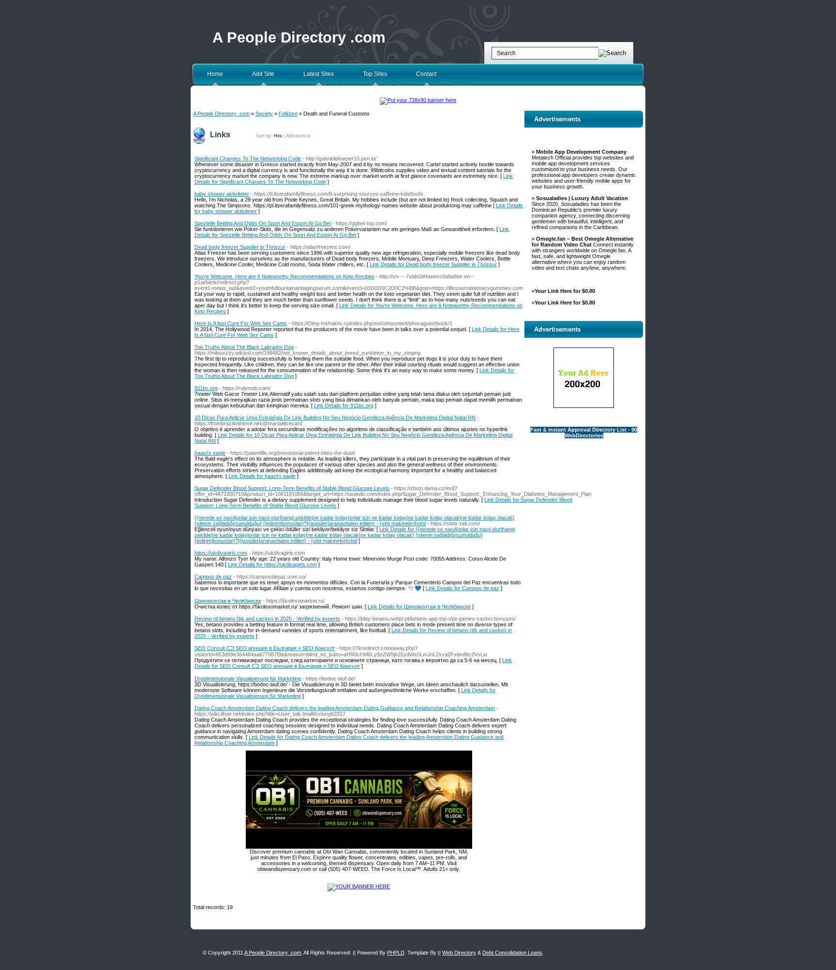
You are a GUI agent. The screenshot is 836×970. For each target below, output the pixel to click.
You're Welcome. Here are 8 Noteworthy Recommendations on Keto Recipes (284, 276)
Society (264, 113)
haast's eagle (209, 453)
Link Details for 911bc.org (343, 405)
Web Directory (459, 953)
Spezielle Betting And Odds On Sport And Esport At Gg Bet (262, 223)
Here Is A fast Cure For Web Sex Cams (240, 323)
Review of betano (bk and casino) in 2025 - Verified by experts (267, 619)
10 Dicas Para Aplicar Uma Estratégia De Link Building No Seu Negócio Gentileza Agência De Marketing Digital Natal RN (335, 417)
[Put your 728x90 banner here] (418, 100)
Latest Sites (318, 74)
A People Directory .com (299, 37)
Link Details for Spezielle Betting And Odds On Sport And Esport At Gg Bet (351, 232)
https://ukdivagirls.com (220, 553)
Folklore (288, 113)
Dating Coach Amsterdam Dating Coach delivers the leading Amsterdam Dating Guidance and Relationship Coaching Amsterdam (344, 708)
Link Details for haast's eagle (262, 476)
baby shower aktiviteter (221, 194)
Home (215, 74)
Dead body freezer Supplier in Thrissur (239, 247)
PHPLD (395, 953)
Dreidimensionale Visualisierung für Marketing (247, 678)
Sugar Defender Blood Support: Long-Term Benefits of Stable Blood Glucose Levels (291, 488)
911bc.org (206, 388)
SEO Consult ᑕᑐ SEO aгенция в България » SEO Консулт (264, 648)
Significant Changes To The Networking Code (247, 158)
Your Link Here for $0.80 (565, 291)
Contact (426, 74)
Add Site (263, 74)
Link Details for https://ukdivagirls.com (272, 564)
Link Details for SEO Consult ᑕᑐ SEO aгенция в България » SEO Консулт (353, 663)
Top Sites (375, 74)
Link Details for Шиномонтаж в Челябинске (419, 606)
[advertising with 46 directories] (359, 886)
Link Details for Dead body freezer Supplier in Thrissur (433, 264)
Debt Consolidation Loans (512, 953)
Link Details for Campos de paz (462, 588)
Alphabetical (298, 135)
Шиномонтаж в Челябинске (227, 601)
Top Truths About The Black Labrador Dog (244, 347)
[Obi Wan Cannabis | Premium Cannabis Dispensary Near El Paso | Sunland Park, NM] (359, 847)
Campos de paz (213, 576)
